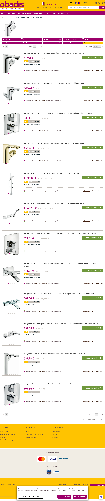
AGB (27, 431)
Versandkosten (36, 64)
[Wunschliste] (99, 3)
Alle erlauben (79, 496)
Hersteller (17, 17)
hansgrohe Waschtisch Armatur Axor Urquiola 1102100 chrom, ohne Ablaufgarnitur (54, 53)
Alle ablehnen (64, 496)
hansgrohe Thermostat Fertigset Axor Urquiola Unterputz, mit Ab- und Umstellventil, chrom (58, 113)
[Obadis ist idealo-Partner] (49, 472)
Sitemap (55, 437)
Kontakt (54, 434)
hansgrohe (24, 17)
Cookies (28, 489)
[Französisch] (79, 3)
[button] (86, 3)
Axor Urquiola (39, 17)
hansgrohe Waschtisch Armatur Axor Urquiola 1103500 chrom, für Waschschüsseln (54, 354)
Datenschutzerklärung (46, 492)
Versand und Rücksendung (8, 434)
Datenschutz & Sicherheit (80, 485)
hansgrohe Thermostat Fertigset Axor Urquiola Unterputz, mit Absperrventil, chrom (55, 384)
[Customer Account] (96, 3)
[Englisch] (76, 3)
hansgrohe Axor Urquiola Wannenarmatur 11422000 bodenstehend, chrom (51, 173)
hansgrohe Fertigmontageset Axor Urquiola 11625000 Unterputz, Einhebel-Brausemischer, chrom (60, 233)
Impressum (56, 431)
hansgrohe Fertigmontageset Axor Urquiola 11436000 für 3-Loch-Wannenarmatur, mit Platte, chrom (61, 324)
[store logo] (12, 5)
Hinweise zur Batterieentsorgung (36, 440)
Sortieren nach (88, 46)
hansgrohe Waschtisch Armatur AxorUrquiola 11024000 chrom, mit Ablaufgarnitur (54, 83)
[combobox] (83, 7)
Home (10, 17)
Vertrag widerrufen (98, 485)
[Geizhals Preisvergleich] (56, 472)
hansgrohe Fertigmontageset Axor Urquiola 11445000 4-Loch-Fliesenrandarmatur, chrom (57, 203)
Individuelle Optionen (30, 496)
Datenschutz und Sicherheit (34, 434)
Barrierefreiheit (31, 437)
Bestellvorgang (4, 431)
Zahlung (2, 437)
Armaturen (31, 17)
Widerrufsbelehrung (6, 440)
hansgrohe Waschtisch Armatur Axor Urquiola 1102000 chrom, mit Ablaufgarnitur (54, 143)
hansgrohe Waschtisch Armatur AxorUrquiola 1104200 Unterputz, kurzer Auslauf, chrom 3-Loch (59, 294)
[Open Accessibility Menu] (101, 497)
